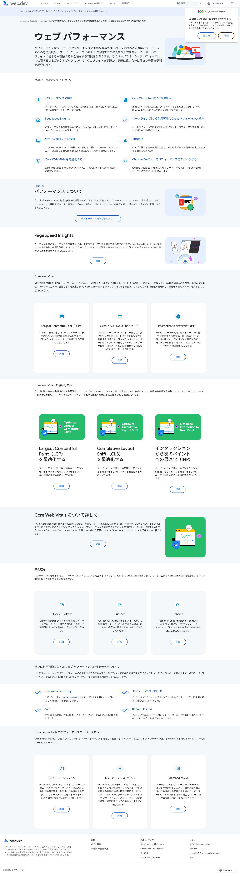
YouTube (193, 848)
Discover (56, 3)
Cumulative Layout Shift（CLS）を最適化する (115, 454)
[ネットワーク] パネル (61, 778)
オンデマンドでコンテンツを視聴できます (87, 11)
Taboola (178, 614)
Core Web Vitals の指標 (46, 283)
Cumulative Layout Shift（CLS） (120, 326)
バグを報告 (96, 844)
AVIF (47, 709)
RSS (191, 857)
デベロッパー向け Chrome (152, 844)
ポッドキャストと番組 (150, 857)
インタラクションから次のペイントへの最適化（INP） (174, 454)
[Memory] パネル (178, 778)
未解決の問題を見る (100, 848)
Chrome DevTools (43, 738)
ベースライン (73, 3)
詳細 (61, 353)
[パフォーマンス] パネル (120, 778)
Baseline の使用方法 (94, 3)
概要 (98, 260)
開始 (226, 35)
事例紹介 (126, 3)
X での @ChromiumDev (200, 844)
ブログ (112, 3)
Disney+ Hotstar (62, 614)
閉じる (206, 35)
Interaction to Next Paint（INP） (178, 326)
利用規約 (7, 870)
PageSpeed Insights (53, 235)
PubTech (120, 614)
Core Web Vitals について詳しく (66, 515)
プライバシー (19, 870)
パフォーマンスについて (58, 191)
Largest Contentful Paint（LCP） (61, 326)
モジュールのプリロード (147, 691)
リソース (42, 3)
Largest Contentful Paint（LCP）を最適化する (58, 454)
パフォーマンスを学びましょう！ (98, 218)
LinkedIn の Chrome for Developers (205, 853)
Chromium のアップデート (152, 848)
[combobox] (189, 3)
